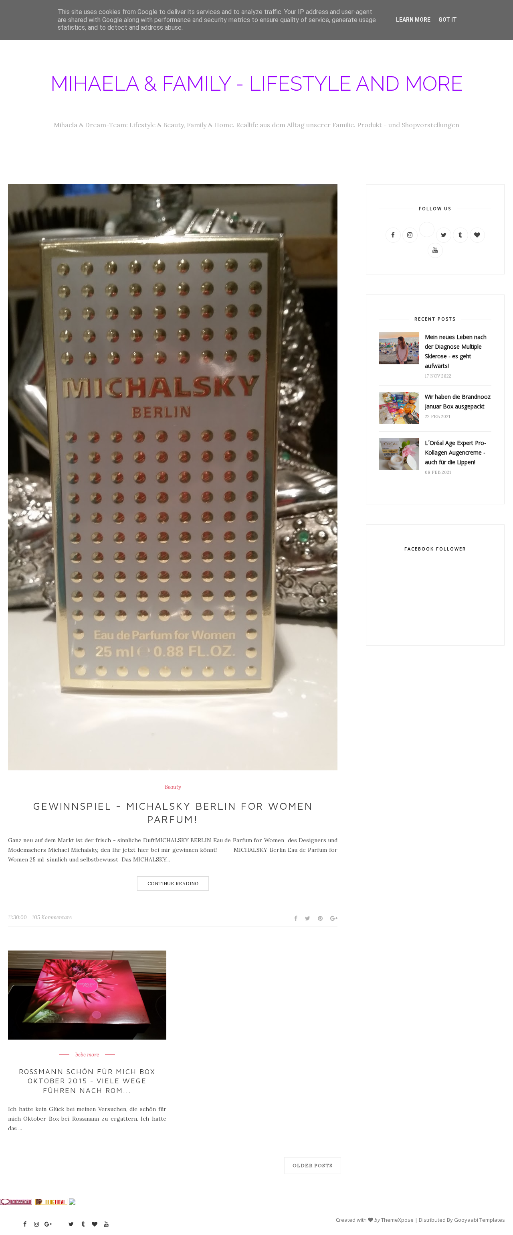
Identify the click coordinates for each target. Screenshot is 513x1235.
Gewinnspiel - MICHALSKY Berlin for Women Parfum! (173, 812)
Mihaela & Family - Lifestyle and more (256, 83)
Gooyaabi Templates (479, 1219)
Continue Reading (172, 883)
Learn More (413, 19)
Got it (447, 19)
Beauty (173, 787)
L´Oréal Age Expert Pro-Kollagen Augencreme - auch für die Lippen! (455, 452)
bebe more (87, 1055)
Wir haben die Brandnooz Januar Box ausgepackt (458, 401)
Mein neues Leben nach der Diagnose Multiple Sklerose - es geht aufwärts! (456, 351)
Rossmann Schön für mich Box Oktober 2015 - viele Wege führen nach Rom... (87, 1081)
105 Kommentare (52, 917)
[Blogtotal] (51, 1203)
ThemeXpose (397, 1219)
